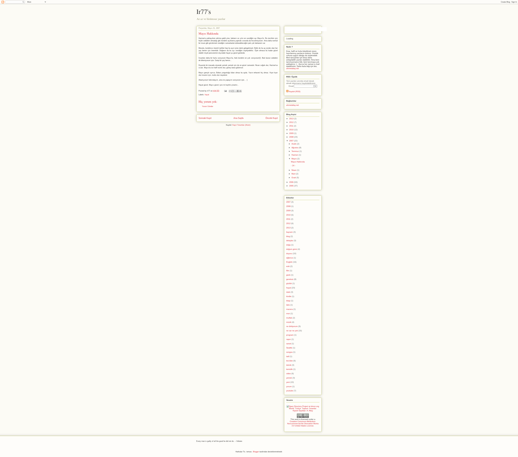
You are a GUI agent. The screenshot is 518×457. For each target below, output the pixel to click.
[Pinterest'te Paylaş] (240, 91)
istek (288, 292)
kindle (288, 296)
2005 (291, 186)
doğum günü (291, 249)
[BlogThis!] (232, 91)
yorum (289, 386)
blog (288, 236)
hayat (207, 95)
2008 (291, 137)
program (290, 335)
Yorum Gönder (207, 106)
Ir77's (203, 11)
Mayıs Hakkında (298, 162)
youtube (289, 391)
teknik (288, 365)
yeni (288, 382)
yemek (289, 378)
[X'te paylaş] (235, 91)
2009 (291, 133)
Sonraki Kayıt (205, 118)
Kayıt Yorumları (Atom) (241, 125)
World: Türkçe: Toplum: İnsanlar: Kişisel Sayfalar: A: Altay (303, 409)
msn (288, 313)
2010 (291, 130)
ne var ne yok (292, 331)
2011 (291, 126)
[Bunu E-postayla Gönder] (230, 91)
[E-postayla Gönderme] (225, 91)
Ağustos (295, 147)
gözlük (289, 283)
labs (288, 305)
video (288, 373)
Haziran (295, 155)
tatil (287, 356)
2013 (291, 118)
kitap (288, 301)
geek (288, 275)
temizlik (289, 369)
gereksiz (289, 279)
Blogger (256, 452)
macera (289, 309)
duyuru (289, 253)
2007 (291, 141)
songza (289, 352)
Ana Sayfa (238, 118)
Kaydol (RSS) (294, 91)
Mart (294, 174)
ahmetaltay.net (292, 68)
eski (288, 266)
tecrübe (289, 361)
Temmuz (295, 151)
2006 (291, 182)
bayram (289, 232)
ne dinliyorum (292, 326)
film (287, 271)
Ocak (294, 177)
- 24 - (293, 165)
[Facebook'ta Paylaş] (237, 91)
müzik (288, 322)
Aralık (294, 144)
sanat (288, 343)
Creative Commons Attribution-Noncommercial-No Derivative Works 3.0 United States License (303, 423)
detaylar (289, 240)
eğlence (289, 258)
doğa (288, 245)
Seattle (289, 348)
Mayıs (294, 159)
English (289, 262)
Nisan (294, 170)
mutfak (289, 318)
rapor (288, 339)
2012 (291, 122)
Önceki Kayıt (271, 118)
